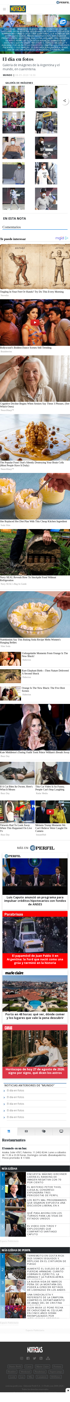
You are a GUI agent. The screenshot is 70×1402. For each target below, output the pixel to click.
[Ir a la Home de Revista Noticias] (17, 9)
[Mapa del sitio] (48, 1358)
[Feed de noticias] (41, 1358)
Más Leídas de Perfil (16, 1250)
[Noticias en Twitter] (34, 1358)
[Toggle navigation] (5, 9)
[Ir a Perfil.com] (62, 2)
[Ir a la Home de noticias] (35, 1350)
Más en (22, 848)
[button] (64, 100)
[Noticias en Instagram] (21, 1358)
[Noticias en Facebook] (28, 1358)
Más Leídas (9, 1169)
